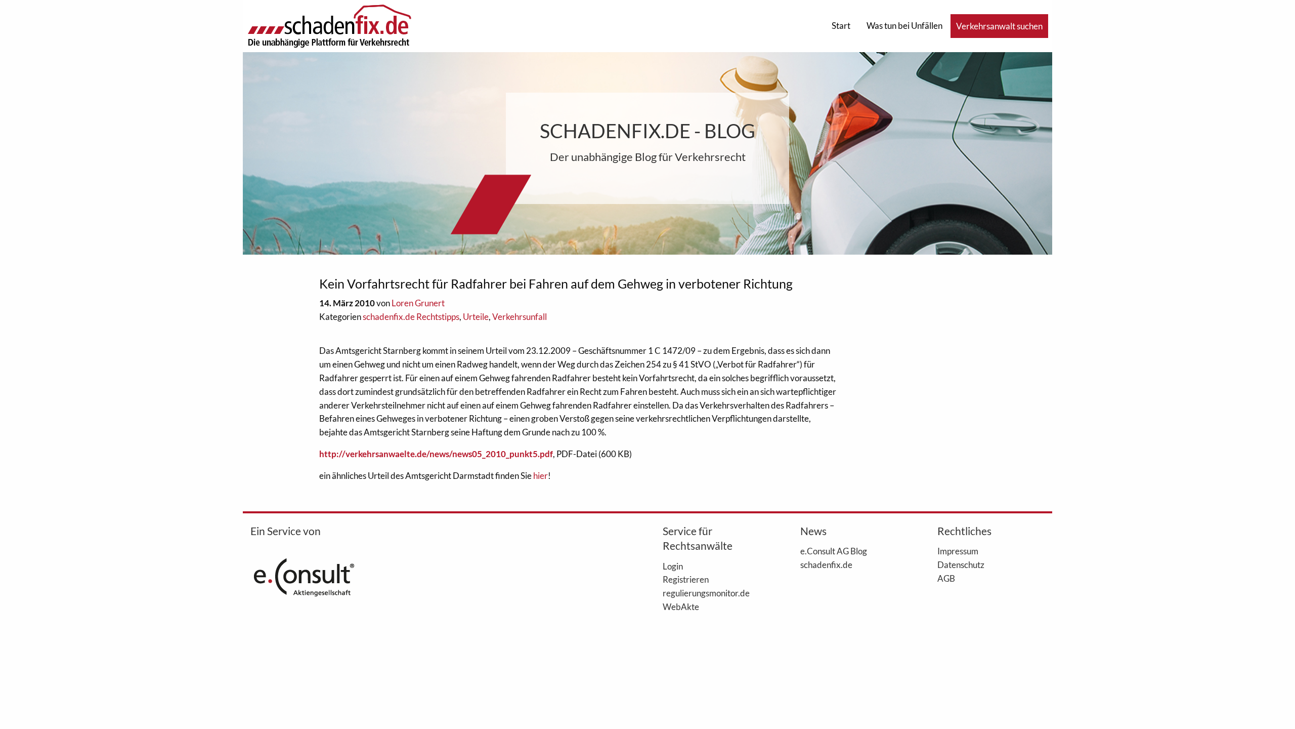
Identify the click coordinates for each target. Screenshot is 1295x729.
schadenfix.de (826, 564)
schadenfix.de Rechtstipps (411, 316)
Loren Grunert (418, 303)
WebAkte (681, 606)
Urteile (476, 316)
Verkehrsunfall (519, 316)
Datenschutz (960, 564)
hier (540, 475)
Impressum (957, 551)
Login (673, 566)
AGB (946, 578)
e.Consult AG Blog (833, 551)
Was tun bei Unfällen (904, 25)
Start (841, 25)
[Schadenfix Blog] (329, 25)
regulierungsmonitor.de (706, 593)
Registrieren (686, 579)
